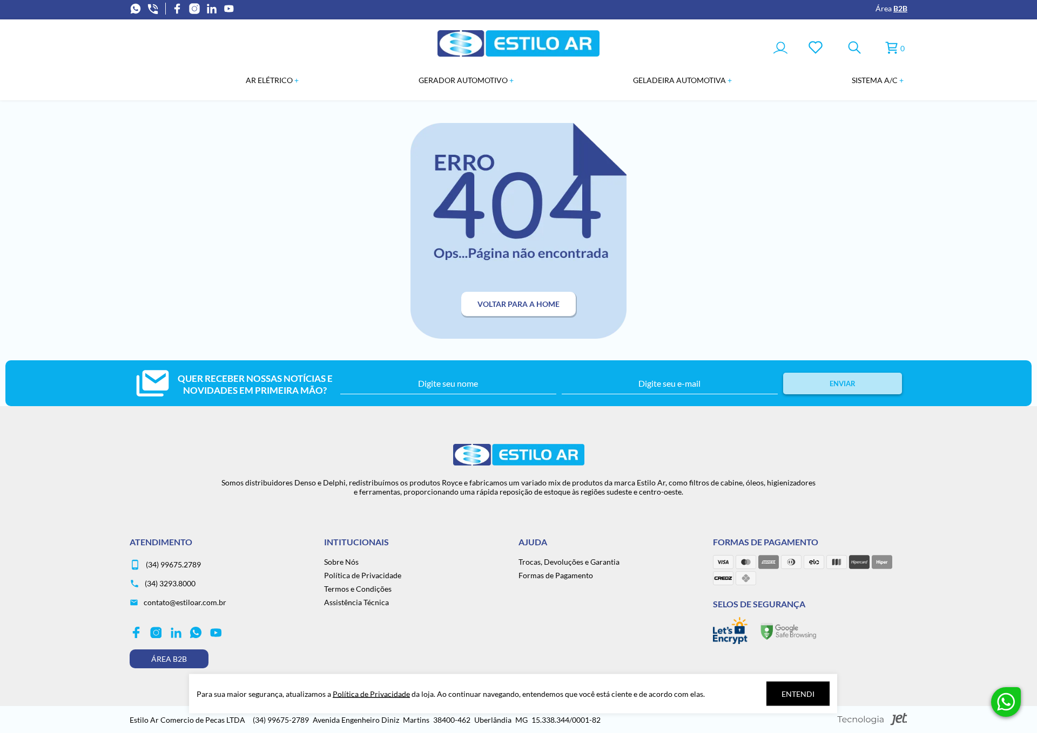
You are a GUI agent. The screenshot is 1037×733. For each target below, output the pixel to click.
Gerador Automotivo (464, 80)
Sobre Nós (341, 561)
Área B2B (169, 658)
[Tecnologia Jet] (872, 720)
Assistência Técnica (356, 602)
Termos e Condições (358, 588)
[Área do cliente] (780, 48)
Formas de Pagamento (555, 575)
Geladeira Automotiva (680, 80)
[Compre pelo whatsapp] (1006, 702)
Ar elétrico (270, 80)
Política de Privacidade (362, 575)
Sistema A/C (875, 80)
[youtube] (229, 9)
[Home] (518, 53)
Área (891, 8)
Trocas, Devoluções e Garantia (568, 561)
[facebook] (177, 9)
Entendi (798, 693)
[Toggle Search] (854, 48)
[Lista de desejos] (815, 48)
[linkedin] (212, 9)
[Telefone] (153, 9)
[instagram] (194, 9)
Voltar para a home (518, 304)
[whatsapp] (136, 9)
